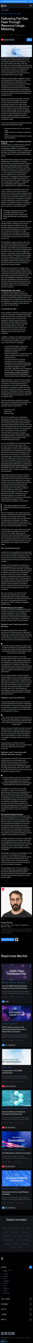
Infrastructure (12, 13)
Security (4, 1067)
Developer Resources (8, 1108)
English (3, 1341)
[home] (4, 5)
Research (25, 1108)
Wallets (19, 13)
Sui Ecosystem (21, 982)
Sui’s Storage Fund (6, 567)
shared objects (5, 847)
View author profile (7, 939)
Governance (12, 982)
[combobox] (4, 1341)
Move (22, 1149)
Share (29, 39)
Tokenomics (4, 13)
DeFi (10, 1188)
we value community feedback (18, 870)
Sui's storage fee (13, 303)
